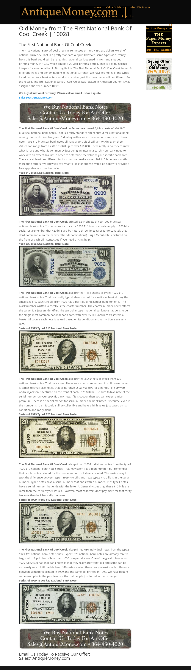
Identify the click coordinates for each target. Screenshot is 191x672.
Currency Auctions (105, 16)
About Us (128, 16)
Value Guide (113, 7)
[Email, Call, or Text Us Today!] (75, 113)
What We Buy (138, 7)
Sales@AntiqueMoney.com (36, 97)
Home (97, 7)
